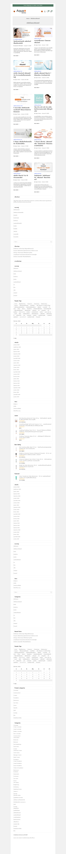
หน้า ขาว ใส (21, 312)
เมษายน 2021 (16, 396)
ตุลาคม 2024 (16, 349)
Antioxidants (16, 737)
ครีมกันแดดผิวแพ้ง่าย (19, 307)
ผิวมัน (15, 215)
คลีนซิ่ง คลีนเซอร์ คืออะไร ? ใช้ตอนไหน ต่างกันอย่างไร (42, 74)
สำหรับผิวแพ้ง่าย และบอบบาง (19, 802)
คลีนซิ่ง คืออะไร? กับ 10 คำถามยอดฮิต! (21, 176)
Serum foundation (18, 765)
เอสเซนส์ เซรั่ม (16, 824)
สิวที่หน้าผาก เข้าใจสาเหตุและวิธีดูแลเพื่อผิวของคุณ (24, 248)
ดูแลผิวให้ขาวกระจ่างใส (18, 797)
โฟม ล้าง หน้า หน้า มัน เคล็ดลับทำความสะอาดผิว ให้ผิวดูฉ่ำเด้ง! (43, 109)
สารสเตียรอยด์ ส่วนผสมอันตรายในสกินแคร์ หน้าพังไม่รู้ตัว (25, 254)
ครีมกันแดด (16, 209)
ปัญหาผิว (15, 708)
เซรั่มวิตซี (42, 313)
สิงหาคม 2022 (17, 383)
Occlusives (16, 776)
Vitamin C (16, 791)
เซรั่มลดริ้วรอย (35, 313)
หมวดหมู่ (15, 713)
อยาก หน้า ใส (48, 312)
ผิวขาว (23, 309)
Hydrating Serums (18, 789)
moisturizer (44, 304)
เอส (24, 315)
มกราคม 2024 (16, 360)
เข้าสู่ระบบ (15, 404)
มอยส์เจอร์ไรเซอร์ (17, 223)
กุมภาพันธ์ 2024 (17, 358)
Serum (15, 705)
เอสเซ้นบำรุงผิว (41, 315)
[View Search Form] (42, 11)
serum (16, 305)
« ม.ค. (15, 338)
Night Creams (17, 757)
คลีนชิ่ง (39, 307)
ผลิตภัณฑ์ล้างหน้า (17, 812)
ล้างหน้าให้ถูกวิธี (47, 309)
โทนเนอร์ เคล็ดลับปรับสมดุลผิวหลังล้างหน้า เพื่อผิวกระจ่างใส (26, 250)
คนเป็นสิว (32, 305)
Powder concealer (18, 731)
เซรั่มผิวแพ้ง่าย (26, 313)
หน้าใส (41, 312)
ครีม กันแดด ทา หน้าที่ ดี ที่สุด (43, 305)
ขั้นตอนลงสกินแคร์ (24, 305)
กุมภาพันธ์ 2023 (17, 372)
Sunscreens (16, 746)
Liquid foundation (18, 763)
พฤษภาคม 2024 (17, 354)
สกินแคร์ (34, 310)
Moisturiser (16, 700)
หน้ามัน (28, 312)
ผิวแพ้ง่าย (16, 218)
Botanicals (16, 740)
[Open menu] (14, 11)
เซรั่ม (14, 231)
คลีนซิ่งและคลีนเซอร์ (18, 39)
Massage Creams (17, 755)
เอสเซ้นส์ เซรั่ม (31, 317)
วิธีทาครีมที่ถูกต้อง (18, 310)
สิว (21, 71)
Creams (15, 695)
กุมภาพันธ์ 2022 (17, 394)
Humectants (16, 774)
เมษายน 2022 (16, 390)
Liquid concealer (17, 729)
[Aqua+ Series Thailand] (21, 11)
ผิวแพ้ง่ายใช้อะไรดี (38, 309)
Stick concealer (17, 733)
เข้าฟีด (15, 406)
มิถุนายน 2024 (17, 351)
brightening (22, 304)
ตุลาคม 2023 (16, 363)
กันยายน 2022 (17, 381)
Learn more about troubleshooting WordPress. (24, 838)
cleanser (29, 304)
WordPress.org (17, 410)
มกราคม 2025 (16, 345)
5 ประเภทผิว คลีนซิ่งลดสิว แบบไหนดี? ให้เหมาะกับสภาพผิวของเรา (22, 110)
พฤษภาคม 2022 (17, 387)
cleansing (36, 304)
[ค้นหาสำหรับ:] (33, 242)
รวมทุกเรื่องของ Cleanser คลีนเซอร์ (42, 41)
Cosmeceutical (17, 693)
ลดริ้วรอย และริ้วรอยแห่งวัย (19, 800)
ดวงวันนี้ (45, 307)
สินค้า (15, 710)
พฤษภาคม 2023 (17, 365)
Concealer (16, 690)
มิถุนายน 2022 (17, 385)
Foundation (16, 698)
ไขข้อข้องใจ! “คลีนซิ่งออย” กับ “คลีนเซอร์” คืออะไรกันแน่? (42, 177)
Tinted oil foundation (18, 768)
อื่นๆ (22, 105)
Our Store (16, 703)
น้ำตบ (19, 309)
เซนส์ (15, 313)
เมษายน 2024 (16, 356)
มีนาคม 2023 (16, 369)
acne (15, 304)
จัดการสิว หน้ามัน (17, 795)
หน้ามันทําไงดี (35, 312)
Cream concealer (18, 727)
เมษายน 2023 (16, 367)
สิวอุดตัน (44, 310)
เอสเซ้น (34, 315)
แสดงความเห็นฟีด (17, 408)
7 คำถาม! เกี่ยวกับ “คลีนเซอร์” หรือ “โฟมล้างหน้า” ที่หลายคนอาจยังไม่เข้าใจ (43, 144)
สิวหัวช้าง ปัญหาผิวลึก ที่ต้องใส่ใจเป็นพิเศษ (22, 256)
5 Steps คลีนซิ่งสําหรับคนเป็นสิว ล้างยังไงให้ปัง (23, 143)
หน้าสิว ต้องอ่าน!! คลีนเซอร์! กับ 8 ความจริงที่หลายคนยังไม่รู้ (22, 75)
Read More (16, 55)
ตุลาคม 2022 (16, 378)
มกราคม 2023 (16, 374)
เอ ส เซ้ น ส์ (22, 317)
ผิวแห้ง (15, 220)
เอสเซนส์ (15, 234)
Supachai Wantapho (19, 45)
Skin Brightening (17, 744)
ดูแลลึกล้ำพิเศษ (17, 810)
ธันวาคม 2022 (16, 376)
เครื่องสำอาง (16, 821)
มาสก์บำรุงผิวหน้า (17, 817)
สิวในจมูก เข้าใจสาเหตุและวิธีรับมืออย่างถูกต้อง (23, 252)
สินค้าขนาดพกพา (17, 819)
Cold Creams (16, 752)
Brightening (16, 784)
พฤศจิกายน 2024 (17, 347)
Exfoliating (16, 787)
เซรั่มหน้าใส (18, 315)
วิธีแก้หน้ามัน (27, 310)
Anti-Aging (16, 782)
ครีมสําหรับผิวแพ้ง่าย (31, 307)
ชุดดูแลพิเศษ (16, 808)
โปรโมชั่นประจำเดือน (18, 718)
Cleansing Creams (18, 750)
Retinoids (16, 742)
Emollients (16, 771)
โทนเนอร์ (15, 237)
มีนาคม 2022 (16, 392)
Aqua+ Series (38, 45)
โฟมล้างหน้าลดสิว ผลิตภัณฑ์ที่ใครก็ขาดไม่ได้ (22, 42)
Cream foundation (18, 761)
